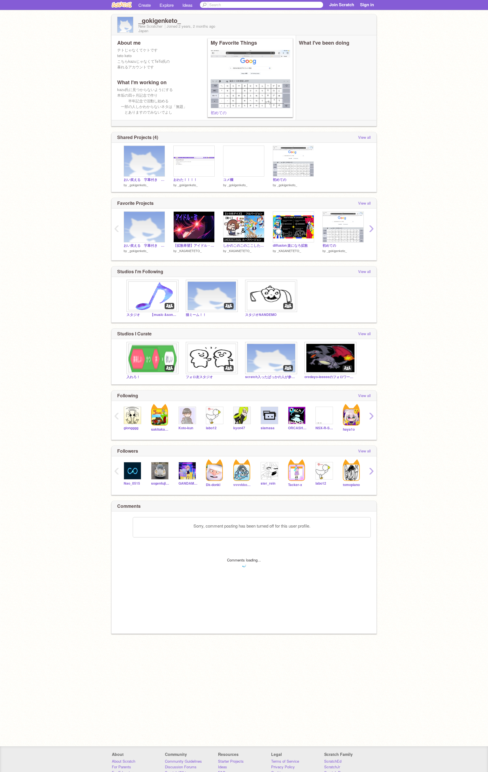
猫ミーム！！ (196, 314)
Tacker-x (295, 484)
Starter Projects (231, 761)
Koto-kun (185, 428)
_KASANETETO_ (190, 250)
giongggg (131, 428)
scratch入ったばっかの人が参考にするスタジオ (270, 376)
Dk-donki (213, 484)
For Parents (121, 766)
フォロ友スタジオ (199, 376)
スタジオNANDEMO (260, 314)
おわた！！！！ (185, 179)
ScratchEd (332, 761)
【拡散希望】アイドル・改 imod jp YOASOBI (194, 245)
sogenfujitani (160, 483)
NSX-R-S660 (324, 428)
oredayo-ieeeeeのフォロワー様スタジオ (329, 376)
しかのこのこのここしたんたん (243, 245)
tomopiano (351, 484)
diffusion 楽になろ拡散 (290, 245)
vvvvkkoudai (242, 484)
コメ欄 (228, 179)
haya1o (349, 429)
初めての (218, 112)
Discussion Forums (181, 766)
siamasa (267, 428)
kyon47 (239, 428)
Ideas (187, 5)
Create (144, 5)
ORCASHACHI (297, 428)
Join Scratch (341, 4)
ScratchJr (332, 766)
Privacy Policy (283, 766)
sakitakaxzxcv (160, 429)
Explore (167, 5)
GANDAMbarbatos (187, 483)
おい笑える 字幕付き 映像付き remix (144, 179)
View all (364, 137)
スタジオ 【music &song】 (152, 314)
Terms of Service (285, 761)
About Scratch (123, 761)
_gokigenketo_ (138, 185)
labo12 (211, 428)
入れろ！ (133, 376)
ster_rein (268, 483)
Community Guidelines (183, 761)
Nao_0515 (132, 483)
